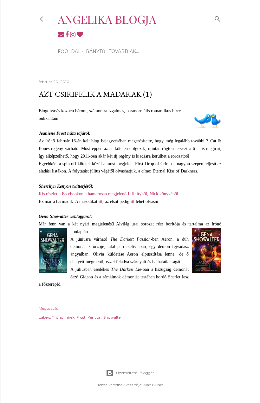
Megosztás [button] (48, 308)
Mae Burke (153, 384)
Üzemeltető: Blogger (135, 372)
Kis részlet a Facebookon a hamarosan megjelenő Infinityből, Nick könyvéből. (109, 194)
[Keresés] (217, 17)
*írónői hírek (63, 317)
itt (100, 201)
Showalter (112, 317)
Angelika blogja (107, 19)
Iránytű (94, 51)
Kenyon (94, 317)
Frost (81, 317)
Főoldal (69, 51)
